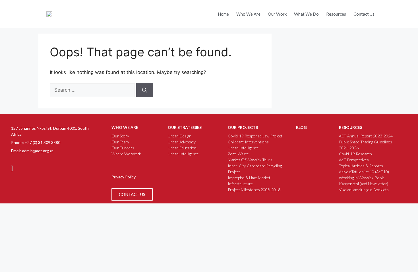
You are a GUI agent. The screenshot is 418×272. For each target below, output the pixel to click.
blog (301, 127)
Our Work (277, 14)
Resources (336, 14)
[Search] (144, 90)
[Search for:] (93, 90)
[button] (386, 12)
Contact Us (363, 14)
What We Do (306, 14)
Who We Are (248, 14)
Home (223, 14)
